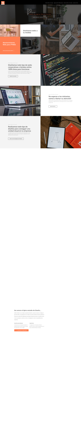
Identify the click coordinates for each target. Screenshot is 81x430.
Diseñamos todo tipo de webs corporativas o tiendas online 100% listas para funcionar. (20, 67)
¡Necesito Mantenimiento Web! (8, 50)
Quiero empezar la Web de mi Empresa (40, 17)
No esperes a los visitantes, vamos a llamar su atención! (60, 97)
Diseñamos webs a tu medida (30, 32)
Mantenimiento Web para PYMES (9, 44)
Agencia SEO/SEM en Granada (53, 94)
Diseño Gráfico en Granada (12, 124)
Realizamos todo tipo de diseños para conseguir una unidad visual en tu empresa (19, 128)
